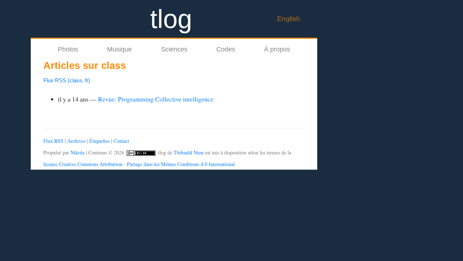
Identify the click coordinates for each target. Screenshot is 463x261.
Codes (225, 49)
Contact (121, 140)
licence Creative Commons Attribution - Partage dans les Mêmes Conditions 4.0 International (139, 164)
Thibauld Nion (189, 152)
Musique (119, 49)
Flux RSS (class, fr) (66, 80)
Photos (68, 49)
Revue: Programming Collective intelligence (155, 99)
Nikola (77, 152)
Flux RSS (53, 140)
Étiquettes (99, 140)
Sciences (174, 49)
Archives (76, 140)
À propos (277, 49)
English (288, 18)
